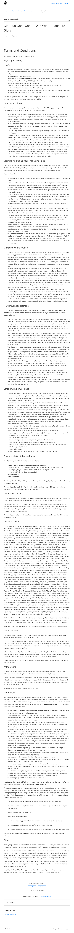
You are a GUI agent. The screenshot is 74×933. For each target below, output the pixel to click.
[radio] (32, 886)
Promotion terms (17, 11)
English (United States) (61, 929)
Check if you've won (10, 914)
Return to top (8, 902)
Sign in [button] (66, 3)
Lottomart (7, 11)
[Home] (5, 4)
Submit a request (56, 3)
